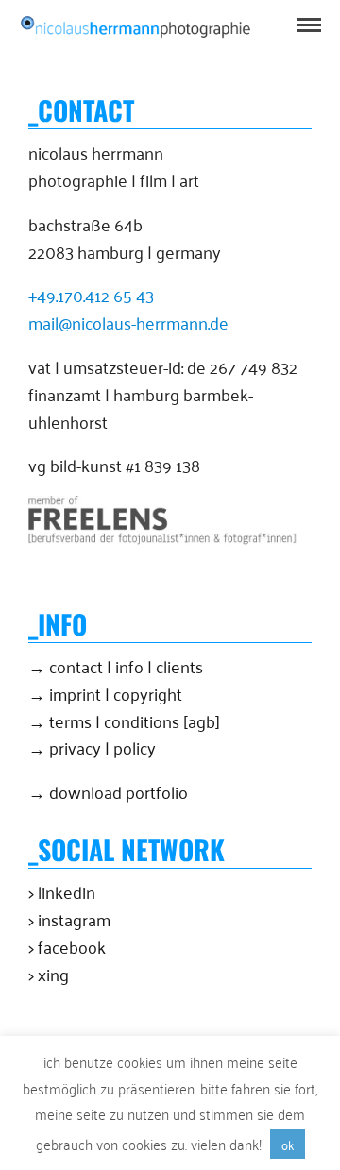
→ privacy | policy (92, 747)
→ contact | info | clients (115, 666)
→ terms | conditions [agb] (124, 720)
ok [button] (287, 1144)
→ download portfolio (108, 791)
